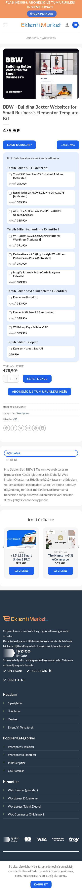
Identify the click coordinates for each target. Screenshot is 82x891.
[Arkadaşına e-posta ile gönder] (28, 428)
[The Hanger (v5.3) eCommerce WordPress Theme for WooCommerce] (60, 539)
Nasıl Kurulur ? (19, 144)
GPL (15, 419)
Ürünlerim (14, 711)
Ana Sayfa (32, 37)
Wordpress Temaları (21, 747)
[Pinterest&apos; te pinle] (35, 428)
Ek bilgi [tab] (11, 460)
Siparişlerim (15, 703)
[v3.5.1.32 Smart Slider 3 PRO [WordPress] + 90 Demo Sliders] (21, 539)
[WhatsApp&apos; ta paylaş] (6, 428)
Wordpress (49, 37)
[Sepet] (75, 25)
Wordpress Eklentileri (22, 754)
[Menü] (5, 25)
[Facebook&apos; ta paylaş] (14, 428)
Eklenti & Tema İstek (20, 727)
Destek (12, 719)
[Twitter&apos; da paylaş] (21, 428)
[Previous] (4, 554)
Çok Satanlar (16, 771)
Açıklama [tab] (13, 453)
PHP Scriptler (16, 763)
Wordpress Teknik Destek (24, 806)
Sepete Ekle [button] (21, 570)
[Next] (78, 554)
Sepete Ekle (37, 378)
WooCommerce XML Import (26, 814)
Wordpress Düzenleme (23, 798)
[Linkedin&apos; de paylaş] (42, 428)
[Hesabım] (67, 24)
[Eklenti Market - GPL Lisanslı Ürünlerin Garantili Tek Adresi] (41, 25)
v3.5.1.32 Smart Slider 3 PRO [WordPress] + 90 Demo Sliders (22, 561)
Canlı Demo (68, 144)
